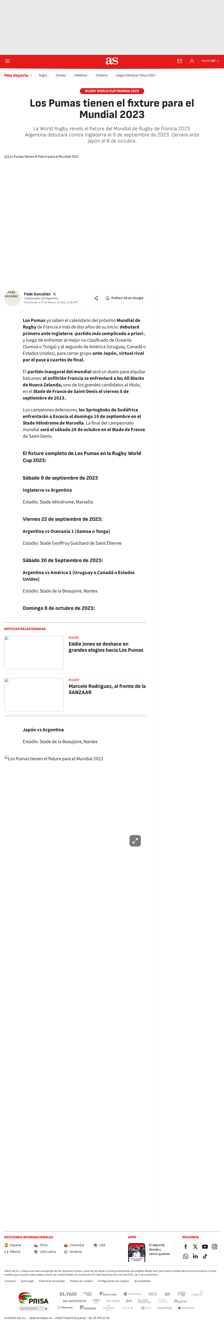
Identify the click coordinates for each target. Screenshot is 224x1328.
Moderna (88, 1308)
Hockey (61, 75)
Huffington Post (74, 1301)
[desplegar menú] (7, 61)
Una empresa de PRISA (33, 1298)
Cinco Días (113, 1301)
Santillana (108, 1293)
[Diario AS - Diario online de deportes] (112, 60)
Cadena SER (152, 1293)
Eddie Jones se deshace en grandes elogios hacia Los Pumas (106, 647)
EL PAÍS (68, 1293)
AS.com (167, 1293)
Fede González (37, 294)
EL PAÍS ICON (127, 1308)
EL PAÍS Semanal (144, 1301)
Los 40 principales (87, 1293)
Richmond (65, 1307)
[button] (96, 298)
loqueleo (164, 1308)
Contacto (10, 1281)
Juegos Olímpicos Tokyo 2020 (135, 75)
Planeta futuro (163, 1301)
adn (181, 1293)
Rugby (43, 75)
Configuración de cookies (113, 1281)
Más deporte (16, 75)
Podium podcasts (108, 1308)
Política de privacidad (52, 1281)
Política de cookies (81, 1281)
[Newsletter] (179, 61)
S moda (145, 1308)
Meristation (186, 1308)
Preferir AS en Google (127, 298)
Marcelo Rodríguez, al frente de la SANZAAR (107, 689)
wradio (96, 1301)
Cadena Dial (129, 1301)
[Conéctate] (191, 61)
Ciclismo (101, 75)
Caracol (197, 1293)
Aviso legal (27, 1281)
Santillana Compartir (132, 1293)
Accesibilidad (142, 1281)
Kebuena (180, 1301)
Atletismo (81, 75)
